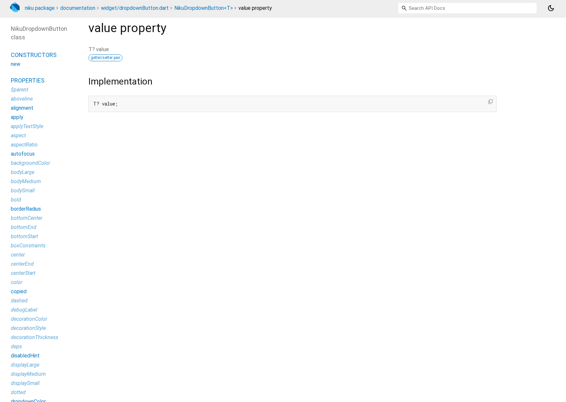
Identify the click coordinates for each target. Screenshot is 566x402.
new (15, 64)
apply (17, 117)
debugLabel (24, 310)
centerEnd (22, 264)
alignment (22, 108)
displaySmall (25, 383)
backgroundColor (30, 163)
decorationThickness (34, 337)
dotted (18, 392)
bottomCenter (26, 218)
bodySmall (23, 190)
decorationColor (29, 319)
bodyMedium (26, 181)
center (18, 255)
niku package (40, 8)
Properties (28, 80)
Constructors (34, 54)
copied (19, 291)
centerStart (23, 273)
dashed (19, 300)
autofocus (23, 154)
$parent (19, 89)
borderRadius (26, 209)
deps (16, 346)
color (16, 282)
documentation (77, 8)
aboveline (22, 99)
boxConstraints (28, 245)
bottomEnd (23, 227)
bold (16, 200)
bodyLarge (22, 172)
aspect (18, 135)
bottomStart (24, 236)
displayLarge (25, 365)
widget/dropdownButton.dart (135, 8)
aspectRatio (24, 145)
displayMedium (28, 374)
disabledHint (25, 356)
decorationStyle (28, 328)
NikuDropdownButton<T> (203, 8)
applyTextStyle (27, 126)
